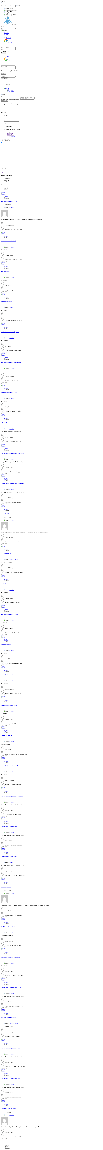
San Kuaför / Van (5, 271)
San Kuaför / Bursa (6, 644)
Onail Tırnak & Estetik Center (9, 705)
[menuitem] (6, 88)
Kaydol (6, 34)
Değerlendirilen (11, 136)
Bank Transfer (7, 180)
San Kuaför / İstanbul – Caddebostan (11, 362)
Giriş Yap (6, 33)
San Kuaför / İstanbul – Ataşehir (9, 674)
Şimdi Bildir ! (4, 100)
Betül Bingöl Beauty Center (8, 1108)
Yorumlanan (10, 133)
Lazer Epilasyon (13, 559)
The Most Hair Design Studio (9, 826)
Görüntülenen (10, 135)
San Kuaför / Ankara (6, 513)
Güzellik (11, 207)
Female (6, 189)
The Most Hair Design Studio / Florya (11, 1048)
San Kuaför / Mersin (6, 301)
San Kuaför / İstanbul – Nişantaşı (10, 332)
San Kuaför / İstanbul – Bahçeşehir (10, 957)
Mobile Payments (8, 181)
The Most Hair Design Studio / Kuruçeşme (12, 453)
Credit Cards (7, 178)
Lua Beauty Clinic (6, 887)
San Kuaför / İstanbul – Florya (9, 201)
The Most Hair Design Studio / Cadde (11, 987)
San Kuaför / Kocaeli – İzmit (8, 241)
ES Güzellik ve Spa (6, 553)
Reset (2, 172)
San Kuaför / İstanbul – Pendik (9, 614)
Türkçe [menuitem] (7, 1145)
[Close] (1, 96)
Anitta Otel (4, 423)
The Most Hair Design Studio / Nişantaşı (12, 796)
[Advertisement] (51, 155)
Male (5, 188)
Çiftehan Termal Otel (6, 735)
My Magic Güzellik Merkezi (8, 1017)
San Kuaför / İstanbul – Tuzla (9, 392)
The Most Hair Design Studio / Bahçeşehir (12, 483)
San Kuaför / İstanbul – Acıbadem (10, 765)
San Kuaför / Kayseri (6, 584)
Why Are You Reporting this (10, 99)
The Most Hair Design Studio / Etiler (11, 1078)
